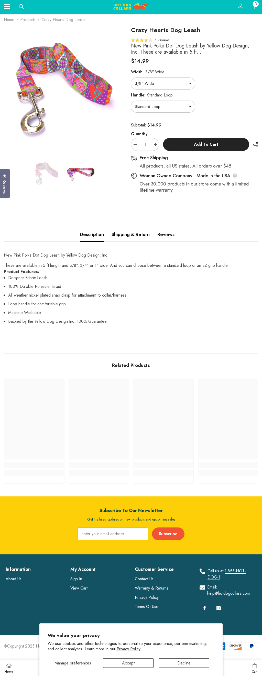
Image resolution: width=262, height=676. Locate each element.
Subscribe (168, 534)
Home (9, 20)
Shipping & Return (131, 234)
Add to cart (206, 144)
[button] (150, 40)
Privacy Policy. (129, 649)
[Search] (21, 7)
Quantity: (140, 134)
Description (92, 234)
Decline (184, 663)
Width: (148, 72)
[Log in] (240, 6)
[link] (34, 465)
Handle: (152, 95)
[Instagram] (219, 608)
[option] (63, 86)
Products (28, 20)
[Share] (253, 145)
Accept (128, 663)
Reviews (165, 234)
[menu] (7, 6)
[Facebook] (205, 608)
